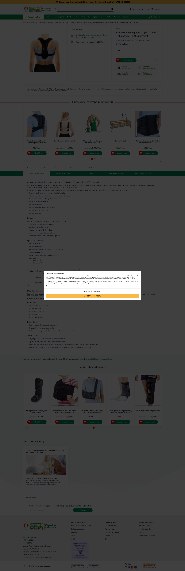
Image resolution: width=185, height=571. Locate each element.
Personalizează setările (92, 291)
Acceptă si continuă (92, 296)
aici (56, 285)
